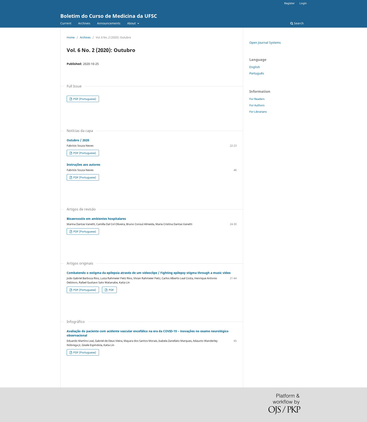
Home (71, 37)
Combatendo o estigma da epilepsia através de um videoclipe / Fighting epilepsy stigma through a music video (149, 273)
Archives (84, 23)
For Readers (256, 99)
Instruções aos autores (83, 165)
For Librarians (258, 112)
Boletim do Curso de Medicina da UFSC (108, 15)
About (132, 23)
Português (256, 73)
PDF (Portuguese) (84, 99)
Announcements (108, 23)
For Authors (256, 105)
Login (303, 3)
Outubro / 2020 (78, 140)
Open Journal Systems (265, 43)
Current (65, 23)
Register (289, 3)
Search (298, 23)
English (254, 67)
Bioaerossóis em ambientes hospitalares (96, 219)
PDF (111, 290)
